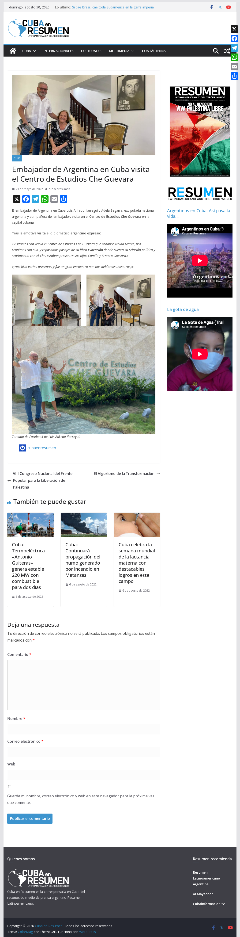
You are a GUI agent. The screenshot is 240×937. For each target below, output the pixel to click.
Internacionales (59, 51)
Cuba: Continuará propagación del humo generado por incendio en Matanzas (82, 559)
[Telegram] (234, 48)
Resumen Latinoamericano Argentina (206, 878)
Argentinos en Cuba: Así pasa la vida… (198, 213)
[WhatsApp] (234, 57)
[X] (234, 29)
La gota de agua (183, 309)
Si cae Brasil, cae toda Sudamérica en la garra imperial (113, 7)
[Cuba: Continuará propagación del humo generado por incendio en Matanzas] (84, 516)
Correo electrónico (25, 741)
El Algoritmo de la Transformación (124, 473)
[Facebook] (234, 38)
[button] (33, 51)
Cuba (26, 51)
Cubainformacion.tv (209, 904)
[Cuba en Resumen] (13, 51)
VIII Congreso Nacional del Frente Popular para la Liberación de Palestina (42, 480)
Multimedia (119, 51)
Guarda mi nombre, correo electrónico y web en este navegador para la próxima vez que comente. (80, 799)
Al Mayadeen (203, 894)
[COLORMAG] (38, 870)
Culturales (91, 51)
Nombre (16, 718)
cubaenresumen (59, 189)
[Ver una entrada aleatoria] (227, 51)
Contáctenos (154, 51)
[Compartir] (234, 76)
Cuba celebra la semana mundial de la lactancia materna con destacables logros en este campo (137, 562)
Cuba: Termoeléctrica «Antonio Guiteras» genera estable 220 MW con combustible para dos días (28, 565)
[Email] (234, 66)
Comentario (19, 654)
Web (11, 764)
